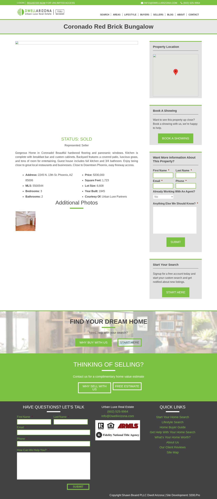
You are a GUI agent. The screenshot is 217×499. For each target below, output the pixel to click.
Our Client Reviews (173, 447)
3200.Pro (194, 495)
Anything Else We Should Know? (175, 203)
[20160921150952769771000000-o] (107, 221)
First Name (161, 170)
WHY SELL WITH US (94, 388)
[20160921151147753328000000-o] (128, 221)
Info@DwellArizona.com (117, 416)
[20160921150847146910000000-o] (66, 221)
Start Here (175, 292)
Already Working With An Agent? (174, 191)
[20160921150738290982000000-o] (25, 221)
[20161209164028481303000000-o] (66, 242)
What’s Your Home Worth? (173, 437)
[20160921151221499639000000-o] (25, 242)
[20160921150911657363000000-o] (87, 221)
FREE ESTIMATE (127, 386)
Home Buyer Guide (173, 427)
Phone (181, 181)
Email (157, 181)
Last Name (184, 170)
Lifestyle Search (172, 422)
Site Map (173, 452)
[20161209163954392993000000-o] (46, 242)
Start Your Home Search (172, 417)
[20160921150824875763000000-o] (46, 221)
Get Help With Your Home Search (172, 432)
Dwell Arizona (40, 10)
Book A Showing (175, 138)
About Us (172, 442)
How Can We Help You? (33, 450)
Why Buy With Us (93, 342)
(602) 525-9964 (117, 411)
